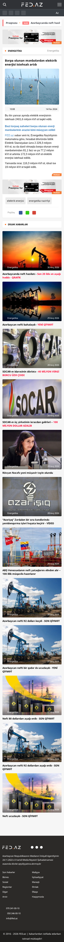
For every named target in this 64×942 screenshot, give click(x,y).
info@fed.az (12, 918)
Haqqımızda (38, 896)
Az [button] (57, 13)
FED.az (9, 135)
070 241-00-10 (12, 908)
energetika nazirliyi (39, 200)
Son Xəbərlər (8, 872)
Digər (5, 891)
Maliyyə (36, 872)
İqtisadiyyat (37, 877)
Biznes (5, 877)
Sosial (5, 882)
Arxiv (4, 896)
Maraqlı (35, 882)
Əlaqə (35, 891)
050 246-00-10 (14, 913)
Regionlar (7, 886)
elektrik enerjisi (15, 200)
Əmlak (35, 886)
